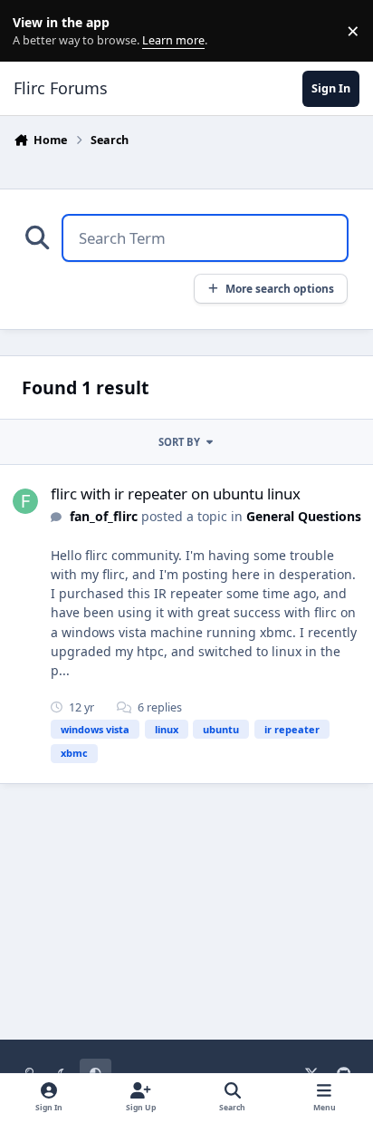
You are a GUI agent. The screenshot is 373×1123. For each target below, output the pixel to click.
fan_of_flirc (104, 516)
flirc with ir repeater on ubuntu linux (176, 493)
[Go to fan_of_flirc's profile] (25, 501)
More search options (279, 288)
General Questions (303, 516)
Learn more (35, 31)
